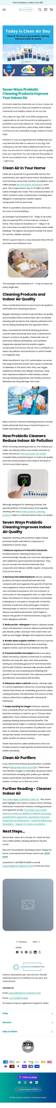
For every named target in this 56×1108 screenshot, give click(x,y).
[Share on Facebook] (17, 952)
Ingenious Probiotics (23, 1098)
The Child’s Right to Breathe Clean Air (21, 799)
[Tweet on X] (21, 952)
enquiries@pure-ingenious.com (18, 866)
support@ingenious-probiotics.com (24, 993)
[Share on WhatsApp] (30, 952)
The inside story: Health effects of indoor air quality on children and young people (27, 813)
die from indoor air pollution (30, 184)
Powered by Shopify (39, 1098)
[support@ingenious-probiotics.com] (45, 9)
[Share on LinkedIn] (35, 952)
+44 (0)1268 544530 (18, 998)
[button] (4, 9)
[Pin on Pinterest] (26, 952)
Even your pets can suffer (33, 453)
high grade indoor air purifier (23, 767)
